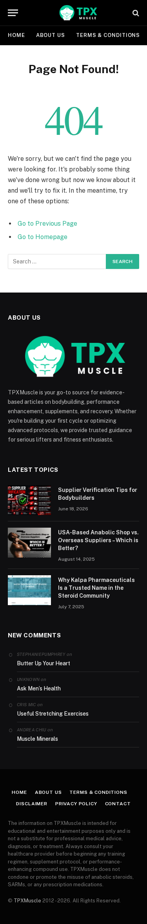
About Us (50, 35)
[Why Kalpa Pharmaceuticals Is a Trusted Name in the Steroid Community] (29, 590)
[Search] (135, 13)
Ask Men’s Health (39, 688)
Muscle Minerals (37, 739)
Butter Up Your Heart (43, 663)
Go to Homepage (42, 237)
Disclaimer (31, 803)
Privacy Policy (76, 803)
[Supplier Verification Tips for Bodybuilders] (29, 500)
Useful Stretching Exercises (53, 713)
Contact (118, 803)
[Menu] (13, 13)
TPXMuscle (27, 901)
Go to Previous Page (47, 223)
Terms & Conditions (108, 35)
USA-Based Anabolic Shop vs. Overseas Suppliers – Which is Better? (98, 540)
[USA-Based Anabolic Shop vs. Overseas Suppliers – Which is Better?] (29, 543)
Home (16, 35)
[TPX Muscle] (77, 13)
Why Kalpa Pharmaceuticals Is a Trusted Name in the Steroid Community (96, 588)
